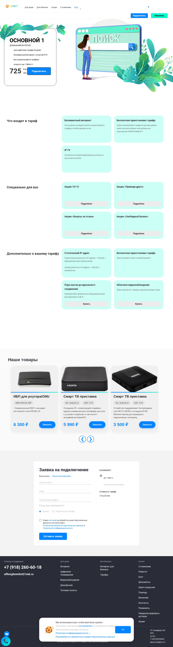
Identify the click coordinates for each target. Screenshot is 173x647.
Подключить (139, 15)
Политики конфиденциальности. (72, 633)
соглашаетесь (85, 626)
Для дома (29, 7)
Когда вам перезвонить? (51, 505)
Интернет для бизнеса (107, 568)
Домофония (61, 15)
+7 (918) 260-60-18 (22, 567)
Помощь (139, 7)
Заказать (47, 424)
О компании (65, 7)
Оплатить (159, 15)
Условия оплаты (68, 590)
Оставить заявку (53, 536)
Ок (123, 629)
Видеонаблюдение (42, 15)
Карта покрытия (147, 587)
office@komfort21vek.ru (19, 574)
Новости (143, 571)
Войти (124, 15)
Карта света (125, 7)
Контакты (111, 7)
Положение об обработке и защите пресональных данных (82, 641)
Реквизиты (144, 608)
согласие (53, 520)
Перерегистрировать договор (149, 615)
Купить (86, 304)
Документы (144, 582)
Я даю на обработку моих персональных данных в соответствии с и (65, 524)
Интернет (65, 566)
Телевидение (23, 15)
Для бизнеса (42, 7)
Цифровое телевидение (66, 573)
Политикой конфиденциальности (58, 528)
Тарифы (9, 15)
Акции (54, 7)
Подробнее (86, 203)
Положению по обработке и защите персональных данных (85, 636)
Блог (141, 577)
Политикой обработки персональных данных (63, 525)
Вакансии (143, 597)
